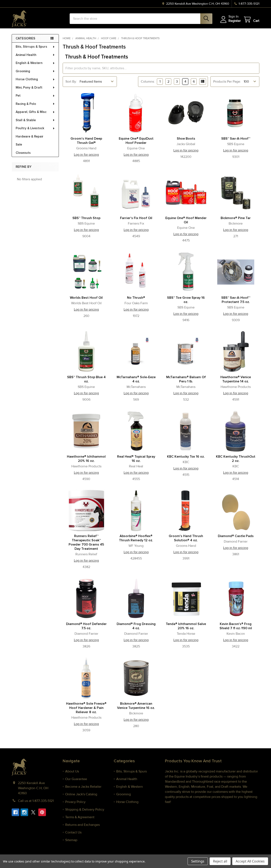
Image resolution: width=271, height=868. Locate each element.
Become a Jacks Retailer (83, 787)
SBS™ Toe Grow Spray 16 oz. (186, 300)
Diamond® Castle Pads (236, 536)
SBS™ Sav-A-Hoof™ (235, 138)
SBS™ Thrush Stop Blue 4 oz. (86, 379)
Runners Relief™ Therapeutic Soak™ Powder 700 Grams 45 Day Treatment (86, 542)
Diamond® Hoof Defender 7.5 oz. (86, 626)
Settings (197, 861)
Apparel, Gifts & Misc (31, 112)
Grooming (23, 71)
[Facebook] (15, 812)
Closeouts (23, 153)
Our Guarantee (76, 779)
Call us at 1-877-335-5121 (36, 801)
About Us (72, 771)
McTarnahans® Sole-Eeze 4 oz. (136, 379)
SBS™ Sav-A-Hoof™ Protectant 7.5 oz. (235, 300)
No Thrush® (136, 298)
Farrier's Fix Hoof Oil (136, 218)
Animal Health (26, 55)
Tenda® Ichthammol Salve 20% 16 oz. (186, 626)
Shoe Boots (186, 138)
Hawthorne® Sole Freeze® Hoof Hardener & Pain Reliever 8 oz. (86, 707)
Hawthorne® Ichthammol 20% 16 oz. (86, 458)
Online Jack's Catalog (81, 794)
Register (234, 21)
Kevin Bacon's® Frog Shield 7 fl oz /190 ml (236, 626)
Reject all (220, 861)
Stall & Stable (26, 120)
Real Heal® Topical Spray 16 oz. (136, 458)
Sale (19, 144)
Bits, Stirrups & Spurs (31, 47)
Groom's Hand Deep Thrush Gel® (86, 140)
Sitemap (71, 840)
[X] (33, 812)
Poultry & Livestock (30, 128)
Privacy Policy (75, 802)
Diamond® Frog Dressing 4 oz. (136, 626)
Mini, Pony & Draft (29, 87)
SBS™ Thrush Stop (86, 218)
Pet (18, 95)
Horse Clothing (27, 79)
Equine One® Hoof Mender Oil (186, 220)
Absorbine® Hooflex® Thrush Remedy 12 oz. (136, 538)
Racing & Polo (26, 104)
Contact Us (73, 832)
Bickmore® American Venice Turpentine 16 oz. (136, 705)
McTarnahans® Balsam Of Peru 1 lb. (186, 379)
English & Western (29, 63)
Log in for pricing (86, 155)
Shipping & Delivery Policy (84, 809)
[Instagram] (24, 812)
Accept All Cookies (250, 861)
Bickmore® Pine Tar (236, 218)
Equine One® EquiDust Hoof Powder (136, 140)
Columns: (148, 81)
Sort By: (71, 81)
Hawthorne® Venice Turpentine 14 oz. (235, 379)
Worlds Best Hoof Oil (86, 298)
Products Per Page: (227, 81)
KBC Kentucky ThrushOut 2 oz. (235, 458)
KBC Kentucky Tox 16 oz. (186, 456)
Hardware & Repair (29, 136)
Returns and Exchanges (82, 825)
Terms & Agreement (79, 817)
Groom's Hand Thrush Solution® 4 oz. (186, 538)
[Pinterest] (42, 812)
